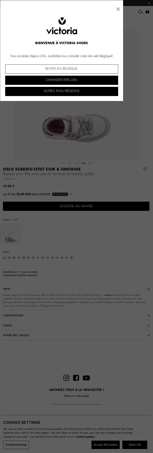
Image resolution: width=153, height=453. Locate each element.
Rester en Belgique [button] (62, 68)
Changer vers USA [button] (61, 79)
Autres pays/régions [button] (61, 91)
